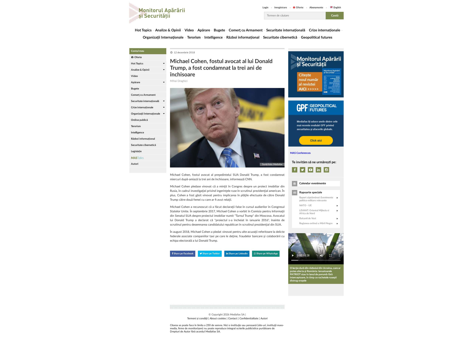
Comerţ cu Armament (246, 30)
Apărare (204, 30)
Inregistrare (280, 7)
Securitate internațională (285, 30)
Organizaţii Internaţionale (163, 37)
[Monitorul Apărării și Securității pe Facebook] (294, 169)
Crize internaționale (324, 30)
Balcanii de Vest (307, 218)
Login (265, 7)
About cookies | (218, 318)
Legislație (136, 151)
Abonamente (316, 7)
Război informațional (242, 37)
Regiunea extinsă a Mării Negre (316, 223)
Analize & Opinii (168, 30)
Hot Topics (143, 30)
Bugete (219, 30)
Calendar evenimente (312, 183)
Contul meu (137, 51)
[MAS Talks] (147, 158)
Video (189, 30)
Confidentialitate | (249, 318)
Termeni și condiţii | (198, 318)
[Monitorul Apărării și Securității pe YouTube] (310, 169)
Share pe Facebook (183, 254)
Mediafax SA (237, 314)
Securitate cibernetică (280, 37)
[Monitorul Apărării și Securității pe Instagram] (326, 169)
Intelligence (213, 37)
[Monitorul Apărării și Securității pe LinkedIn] (318, 169)
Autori (134, 164)
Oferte (299, 7)
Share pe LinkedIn (238, 254)
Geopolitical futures (316, 37)
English (337, 7)
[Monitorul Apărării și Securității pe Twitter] (302, 169)
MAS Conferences (300, 153)
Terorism (194, 37)
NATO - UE (305, 205)
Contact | (233, 318)
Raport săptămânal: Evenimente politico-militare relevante (316, 199)
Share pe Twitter (211, 254)
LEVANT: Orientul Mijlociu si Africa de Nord (314, 212)
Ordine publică (139, 120)
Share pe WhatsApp (267, 254)
